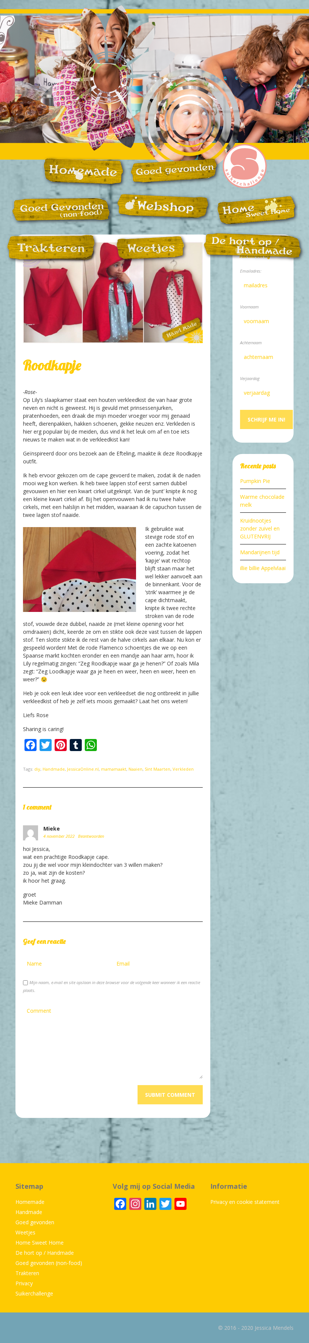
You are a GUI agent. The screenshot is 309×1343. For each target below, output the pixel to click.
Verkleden (183, 769)
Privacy (24, 1283)
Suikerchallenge (34, 1293)
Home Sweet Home (39, 1242)
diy (37, 769)
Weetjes (25, 1232)
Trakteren (27, 1273)
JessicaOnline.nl (83, 769)
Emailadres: (251, 271)
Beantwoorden (91, 836)
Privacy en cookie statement (245, 1201)
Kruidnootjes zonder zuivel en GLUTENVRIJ (260, 528)
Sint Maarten (157, 769)
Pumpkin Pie (255, 480)
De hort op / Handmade (44, 1252)
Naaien (135, 769)
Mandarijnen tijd (260, 552)
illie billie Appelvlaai (263, 568)
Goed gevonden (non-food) (48, 1262)
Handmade (54, 769)
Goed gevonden (34, 1222)
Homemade (29, 1201)
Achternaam (251, 342)
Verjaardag (250, 378)
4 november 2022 (59, 836)
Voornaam (249, 307)
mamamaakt (113, 769)
